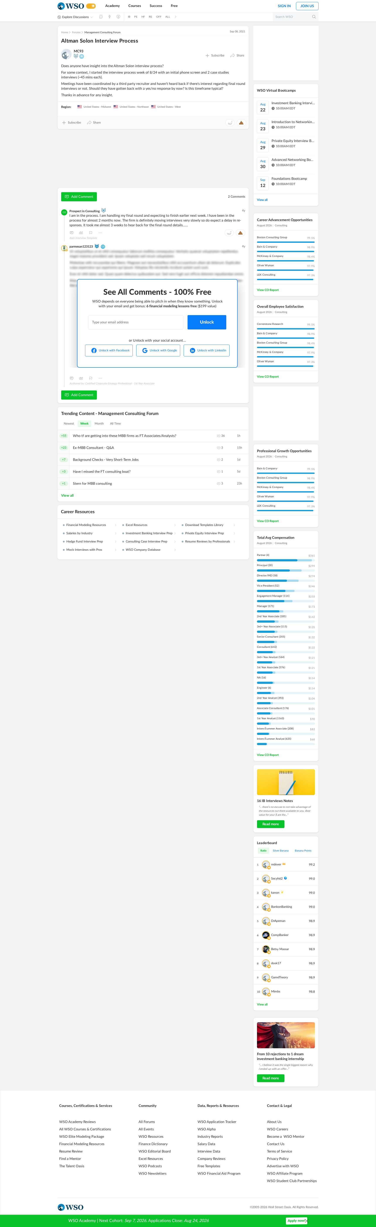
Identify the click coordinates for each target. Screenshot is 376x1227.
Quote (81, 233)
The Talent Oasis (71, 1166)
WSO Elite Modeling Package (81, 1136)
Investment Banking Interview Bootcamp (293, 103)
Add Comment (82, 196)
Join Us (307, 6)
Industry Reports (210, 1136)
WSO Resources (151, 1136)
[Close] (307, 1221)
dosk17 (276, 963)
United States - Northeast (134, 107)
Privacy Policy (278, 1159)
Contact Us (275, 1144)
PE (135, 16)
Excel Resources (136, 525)
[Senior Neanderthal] (97, 246)
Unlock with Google (163, 350)
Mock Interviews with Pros (84, 549)
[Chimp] (76, 56)
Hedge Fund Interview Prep (84, 541)
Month (99, 423)
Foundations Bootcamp (289, 178)
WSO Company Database (143, 549)
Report (91, 233)
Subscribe (217, 55)
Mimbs (275, 991)
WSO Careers (277, 1129)
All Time (115, 423)
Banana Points (303, 850)
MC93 (78, 51)
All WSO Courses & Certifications (85, 1129)
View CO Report (268, 290)
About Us (274, 1122)
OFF (159, 16)
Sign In (284, 6)
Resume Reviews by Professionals (207, 541)
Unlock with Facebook (114, 350)
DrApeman (278, 921)
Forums (76, 32)
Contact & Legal (279, 1106)
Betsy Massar (280, 949)
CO (64, 212)
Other (100, 233)
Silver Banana (281, 850)
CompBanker (280, 935)
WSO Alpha (207, 1129)
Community (147, 1106)
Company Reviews (211, 1159)
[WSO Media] (118, 16)
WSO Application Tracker (217, 1122)
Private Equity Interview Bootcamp (293, 141)
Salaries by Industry (79, 533)
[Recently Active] (101, 16)
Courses (134, 6)
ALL (167, 16)
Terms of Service (279, 1151)
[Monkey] (103, 210)
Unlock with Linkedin (211, 350)
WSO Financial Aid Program (219, 1173)
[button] (237, 55)
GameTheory (279, 977)
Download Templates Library (204, 525)
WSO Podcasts (150, 1166)
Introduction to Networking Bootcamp (293, 122)
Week (84, 423)
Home (64, 32)
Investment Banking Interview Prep (149, 533)
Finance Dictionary (153, 1144)
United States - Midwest (97, 107)
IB (129, 16)
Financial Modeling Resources (86, 525)
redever (276, 864)
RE (150, 16)
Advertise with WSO (283, 1166)
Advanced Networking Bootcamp (293, 160)
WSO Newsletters (152, 1173)
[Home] (70, 6)
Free (174, 6)
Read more (270, 824)
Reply (71, 233)
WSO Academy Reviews (77, 1122)
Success (156, 6)
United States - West (169, 107)
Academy (112, 6)
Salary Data (206, 1144)
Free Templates (209, 1166)
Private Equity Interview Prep (204, 533)
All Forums (147, 1122)
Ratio (263, 850)
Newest (69, 423)
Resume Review (71, 1151)
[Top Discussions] (109, 16)
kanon (275, 892)
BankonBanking (281, 906)
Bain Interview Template (83, 238)
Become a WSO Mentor (285, 1136)
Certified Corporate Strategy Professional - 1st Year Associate (119, 383)
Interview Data (209, 1151)
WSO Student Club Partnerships (292, 1181)
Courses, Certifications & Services (85, 1106)
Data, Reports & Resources (218, 1106)
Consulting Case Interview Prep (146, 541)
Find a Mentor (70, 1159)
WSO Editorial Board (155, 1151)
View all (67, 495)
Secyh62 (277, 878)
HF (143, 16)
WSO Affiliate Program (284, 1173)
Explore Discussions (75, 17)
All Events (146, 1129)
